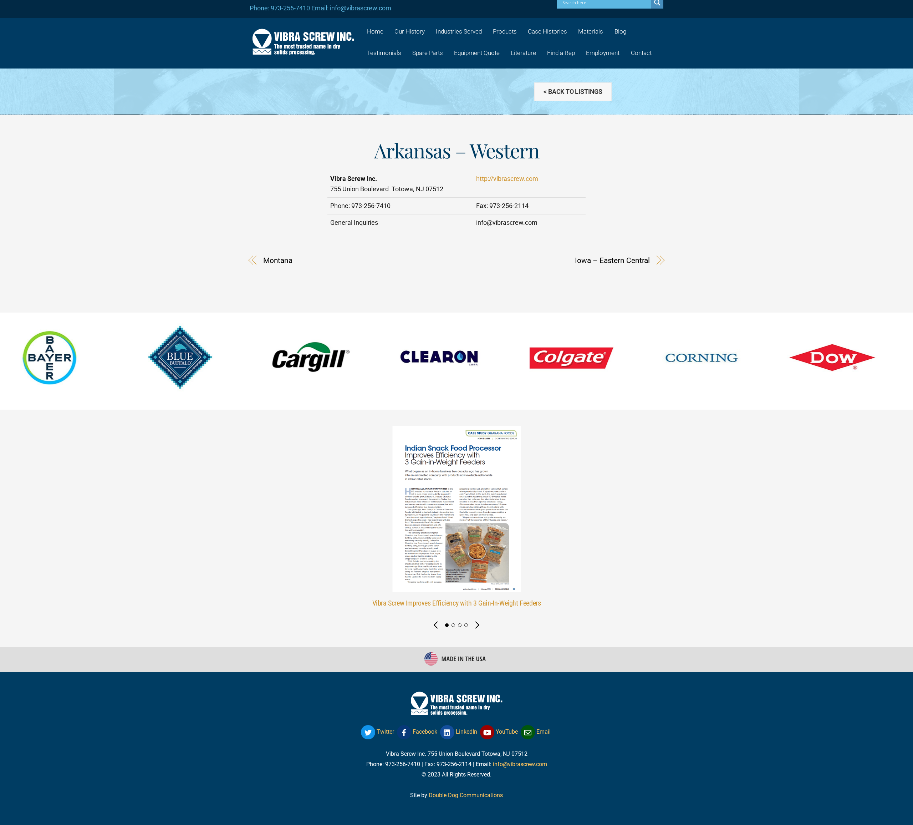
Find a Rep (561, 52)
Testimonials (384, 52)
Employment (602, 52)
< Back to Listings (573, 91)
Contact (641, 52)
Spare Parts (427, 52)
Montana (277, 260)
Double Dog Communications (466, 795)
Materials (590, 31)
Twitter (384, 731)
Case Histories (547, 31)
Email (543, 731)
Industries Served (459, 31)
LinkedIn (465, 731)
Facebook (424, 731)
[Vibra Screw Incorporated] (303, 50)
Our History (409, 31)
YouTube (506, 731)
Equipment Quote (477, 52)
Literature (523, 52)
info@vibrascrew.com (520, 764)
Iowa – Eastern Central (612, 260)
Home (375, 31)
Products (505, 31)
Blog (620, 31)
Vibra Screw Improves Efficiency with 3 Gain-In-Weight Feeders (456, 603)
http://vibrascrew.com (507, 178)
